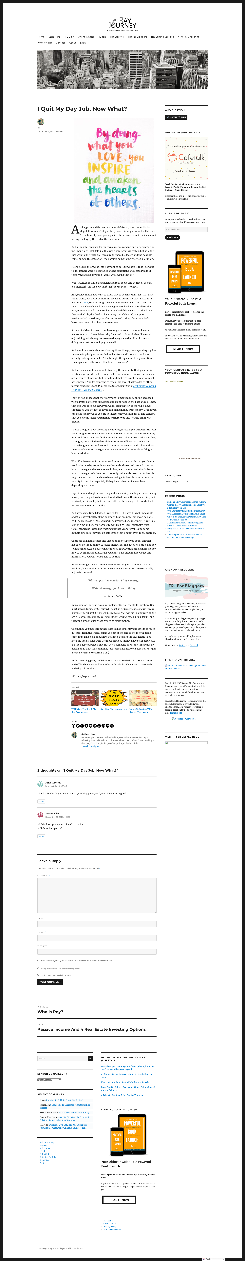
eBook (102, 36)
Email (41, 932)
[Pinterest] (82, 726)
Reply (41, 801)
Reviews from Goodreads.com (189, 458)
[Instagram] (103, 726)
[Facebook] (73, 726)
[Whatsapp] (99, 726)
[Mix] (107, 726)
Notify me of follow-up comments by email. (61, 969)
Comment (43, 875)
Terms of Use (110, 1224)
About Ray (44, 1160)
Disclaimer (108, 1221)
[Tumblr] (86, 726)
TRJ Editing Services (162, 36)
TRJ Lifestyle (117, 36)
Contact (60, 42)
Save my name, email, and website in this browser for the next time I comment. (76, 961)
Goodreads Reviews (174, 381)
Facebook (194, 645)
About (72, 42)
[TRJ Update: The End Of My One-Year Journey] (85, 698)
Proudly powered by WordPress (69, 1248)
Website (42, 946)
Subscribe (173, 237)
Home (41, 36)
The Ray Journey (44, 1248)
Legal (83, 42)
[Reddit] (90, 726)
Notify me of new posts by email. (56, 975)
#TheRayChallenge (188, 36)
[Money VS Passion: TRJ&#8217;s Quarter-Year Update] (143, 698)
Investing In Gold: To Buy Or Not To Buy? (64, 1100)
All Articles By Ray (45, 132)
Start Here (54, 36)
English (208, 1259)
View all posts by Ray (90, 746)
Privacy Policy (110, 1227)
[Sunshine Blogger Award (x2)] (114, 698)
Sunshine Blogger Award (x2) (114, 709)
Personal (59, 132)
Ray (39, 128)
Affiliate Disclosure (112, 1230)
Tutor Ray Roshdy (48, 1157)
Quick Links (45, 1154)
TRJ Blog (69, 36)
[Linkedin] (95, 726)
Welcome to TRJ (47, 1142)
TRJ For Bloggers (137, 36)
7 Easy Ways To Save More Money (74, 1112)
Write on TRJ (44, 42)
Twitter (182, 645)
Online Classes (86, 36)
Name (41, 918)
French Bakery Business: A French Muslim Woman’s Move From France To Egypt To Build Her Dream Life (186, 505)
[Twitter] (78, 726)
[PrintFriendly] (112, 726)
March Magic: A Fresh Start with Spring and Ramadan (125, 1082)
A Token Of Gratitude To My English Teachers (122, 1095)
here (85, 302)
